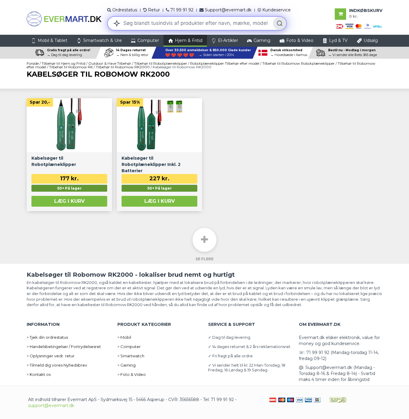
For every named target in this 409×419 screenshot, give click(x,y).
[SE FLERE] (204, 240)
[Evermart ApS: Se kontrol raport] (338, 399)
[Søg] (279, 23)
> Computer (129, 346)
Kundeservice (276, 10)
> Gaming (126, 365)
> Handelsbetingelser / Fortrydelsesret (64, 346)
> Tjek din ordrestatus (47, 337)
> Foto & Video (131, 374)
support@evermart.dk (51, 405)
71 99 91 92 (181, 10)
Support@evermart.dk (228, 10)
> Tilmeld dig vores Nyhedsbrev (57, 365)
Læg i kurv (69, 201)
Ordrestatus (124, 10)
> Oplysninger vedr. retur (51, 355)
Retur (154, 10)
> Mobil (124, 337)
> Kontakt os (39, 374)
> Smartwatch (130, 355)
